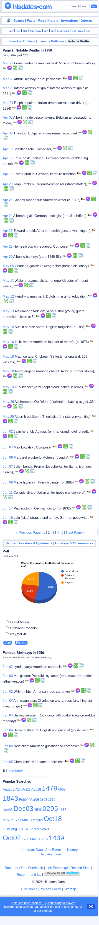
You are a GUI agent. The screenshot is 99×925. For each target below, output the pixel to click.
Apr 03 (8, 133)
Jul (52, 31)
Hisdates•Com (31, 6)
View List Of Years (22, 41)
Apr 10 (8, 149)
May (38, 31)
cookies (69, 907)
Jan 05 (8, 762)
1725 (16, 789)
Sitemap (70, 889)
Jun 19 (8, 517)
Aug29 (7, 789)
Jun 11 (8, 492)
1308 (43, 799)
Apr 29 (8, 246)
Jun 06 (8, 457)
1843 (10, 798)
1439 (56, 838)
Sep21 (44, 829)
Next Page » (75, 532)
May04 (38, 820)
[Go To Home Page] (9, 20)
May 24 (8, 387)
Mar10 (35, 839)
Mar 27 (8, 63)
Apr (32, 31)
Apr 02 (8, 117)
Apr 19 (8, 174)
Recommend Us (29, 874)
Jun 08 (8, 482)
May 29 (8, 416)
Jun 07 (8, 466)
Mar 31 (8, 103)
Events (18, 20)
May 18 (8, 356)
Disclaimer (29, 889)
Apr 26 (8, 230)
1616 (62, 810)
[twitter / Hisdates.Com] (62, 874)
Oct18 (53, 818)
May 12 (8, 296)
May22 (8, 820)
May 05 (8, 266)
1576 (51, 799)
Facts (31, 20)
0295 (50, 808)
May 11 (8, 280)
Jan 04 (8, 700)
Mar (25, 31)
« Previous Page (28, 532)
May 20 (8, 371)
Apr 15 (8, 158)
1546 (38, 810)
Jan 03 (8, 676)
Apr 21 (8, 200)
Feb (18, 31)
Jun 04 (8, 447)
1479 (49, 788)
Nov (80, 31)
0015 (44, 839)
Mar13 (27, 820)
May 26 (8, 402)
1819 (6, 829)
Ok (91, 906)
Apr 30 (8, 256)
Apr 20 (8, 184)
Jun (46, 31)
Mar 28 (8, 79)
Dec (88, 31)
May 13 (8, 311)
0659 (62, 789)
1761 (17, 820)
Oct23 (25, 789)
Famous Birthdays (51, 41)
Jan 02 (8, 667)
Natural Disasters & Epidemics (28, 543)
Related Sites (80, 868)
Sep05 (34, 829)
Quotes (86, 20)
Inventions (69, 20)
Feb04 (23, 799)
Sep (66, 31)
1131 (24, 829)
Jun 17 (8, 508)
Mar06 (34, 799)
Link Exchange (57, 868)
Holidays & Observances (74, 543)
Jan (11, 31)
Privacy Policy (50, 889)
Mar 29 (8, 88)
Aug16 (15, 829)
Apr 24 (8, 216)
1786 (25, 839)
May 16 (8, 342)
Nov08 (8, 810)
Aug (59, 31)
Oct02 (12, 838)
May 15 (8, 327)
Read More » (15, 771)
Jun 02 (8, 431)
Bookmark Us (15, 868)
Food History (48, 20)
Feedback (35, 868)
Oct (73, 31)
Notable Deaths (78, 41)
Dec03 (23, 808)
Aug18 (36, 789)
